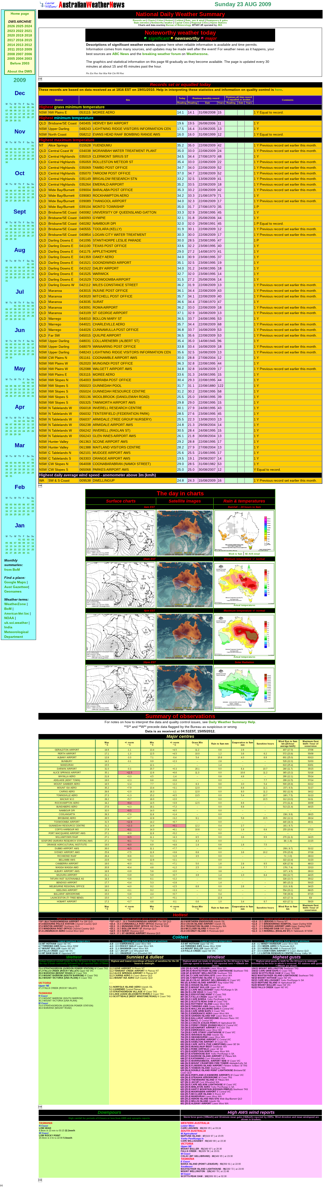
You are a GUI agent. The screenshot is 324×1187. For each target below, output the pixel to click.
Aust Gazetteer (16, 587)
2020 (11, 35)
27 (33, 117)
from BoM (12, 569)
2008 (11, 54)
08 (11, 111)
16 (15, 114)
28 (6, 120)
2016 (19, 40)
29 (11, 120)
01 (11, 107)
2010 (19, 49)
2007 (19, 54)
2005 (11, 58)
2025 (19, 26)
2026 (11, 26)
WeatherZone (15, 604)
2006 (28, 54)
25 (24, 117)
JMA (220, 25)
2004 (20, 58)
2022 (19, 31)
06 (33, 107)
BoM (8, 609)
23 (15, 117)
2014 (11, 45)
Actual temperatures (244, 605)
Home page (20, 13)
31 (19, 120)
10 (19, 111)
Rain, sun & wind (194, 20)
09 (15, 111)
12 (28, 111)
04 (24, 107)
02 (15, 107)
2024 (28, 26)
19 (28, 114)
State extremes (141, 23)
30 (15, 120)
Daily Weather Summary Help (232, 722)
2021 (28, 31)
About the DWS (19, 71)
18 (24, 114)
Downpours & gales (217, 20)
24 (19, 117)
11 (24, 111)
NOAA (9, 618)
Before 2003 (19, 63)
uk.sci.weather (16, 623)
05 (28, 107)
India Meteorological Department (16, 631)
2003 (28, 58)
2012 (28, 45)
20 (33, 114)
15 (11, 114)
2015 (28, 40)
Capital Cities (182, 23)
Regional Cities (199, 23)
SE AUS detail (252, 554)
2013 (19, 45)
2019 (19, 35)
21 (6, 117)
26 (28, 117)
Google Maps (15, 582)
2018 (28, 35)
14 (6, 114)
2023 (11, 31)
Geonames (13, 591)
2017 (11, 40)
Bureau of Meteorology (178, 25)
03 (19, 107)
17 (19, 114)
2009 (28, 49)
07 (6, 111)
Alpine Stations (218, 23)
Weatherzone (197, 54)
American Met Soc (17, 613)
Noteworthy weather (162, 23)
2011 (11, 49)
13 (33, 111)
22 (11, 117)
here (278, 89)
